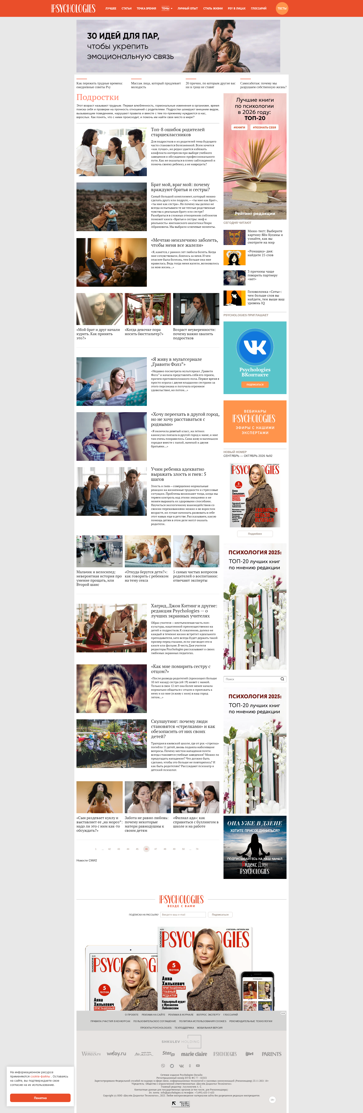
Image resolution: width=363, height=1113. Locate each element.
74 (197, 849)
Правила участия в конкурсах (110, 1021)
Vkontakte (181, 1066)
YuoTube (198, 1066)
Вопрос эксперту (208, 1014)
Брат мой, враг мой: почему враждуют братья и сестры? (180, 187)
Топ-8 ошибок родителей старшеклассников (178, 132)
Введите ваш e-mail (173, 914)
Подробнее (255, 533)
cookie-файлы (40, 1076)
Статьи (127, 8)
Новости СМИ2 (86, 860)
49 (174, 849)
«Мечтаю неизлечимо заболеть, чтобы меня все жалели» (184, 242)
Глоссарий (258, 8)
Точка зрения (146, 8)
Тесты (282, 8)
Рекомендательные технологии (250, 1021)
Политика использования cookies (202, 1021)
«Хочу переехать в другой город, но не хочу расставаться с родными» (185, 419)
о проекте (132, 1014)
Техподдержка (184, 1027)
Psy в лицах (237, 8)
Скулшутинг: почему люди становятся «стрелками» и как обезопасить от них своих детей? (183, 729)
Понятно (40, 1098)
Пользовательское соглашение (154, 1021)
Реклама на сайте (153, 1014)
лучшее (110, 8)
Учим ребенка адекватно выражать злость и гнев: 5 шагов (178, 474)
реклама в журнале (180, 1014)
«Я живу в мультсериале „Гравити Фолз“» (176, 362)
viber (163, 1066)
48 (165, 849)
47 (155, 849)
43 (118, 849)
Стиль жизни (213, 8)
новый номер (235, 451)
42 (109, 849)
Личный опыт (188, 8)
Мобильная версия (210, 1027)
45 (137, 849)
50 (183, 849)
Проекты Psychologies (155, 1027)
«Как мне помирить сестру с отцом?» (180, 669)
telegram (172, 1066)
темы (165, 8)
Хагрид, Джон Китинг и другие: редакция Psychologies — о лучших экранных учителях (184, 610)
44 (128, 849)
